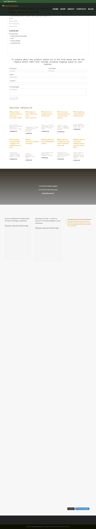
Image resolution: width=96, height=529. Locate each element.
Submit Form (13, 98)
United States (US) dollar (19, 36)
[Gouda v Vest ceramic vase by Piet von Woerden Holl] (82, 474)
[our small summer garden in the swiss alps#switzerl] (68, 461)
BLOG (91, 9)
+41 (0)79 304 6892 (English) (48, 186)
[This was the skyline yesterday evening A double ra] (88, 290)
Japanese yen (15, 43)
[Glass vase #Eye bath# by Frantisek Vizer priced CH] (82, 254)
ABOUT (71, 9)
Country (12, 81)
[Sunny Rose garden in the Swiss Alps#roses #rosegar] (88, 378)
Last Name (52, 68)
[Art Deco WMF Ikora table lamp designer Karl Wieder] (88, 475)
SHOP (63, 9)
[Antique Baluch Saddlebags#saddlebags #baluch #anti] (68, 243)
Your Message (14, 87)
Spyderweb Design (37, 526)
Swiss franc (14, 34)
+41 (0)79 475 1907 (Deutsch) (48, 190)
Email (11, 75)
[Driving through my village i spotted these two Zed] (68, 398)
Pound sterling (15, 41)
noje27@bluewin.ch (48, 193)
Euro (12, 38)
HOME (55, 9)
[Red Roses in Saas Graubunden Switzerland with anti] (82, 386)
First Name (13, 68)
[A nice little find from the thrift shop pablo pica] (75, 475)
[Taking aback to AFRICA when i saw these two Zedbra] (75, 395)
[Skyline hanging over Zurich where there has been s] (75, 244)
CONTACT (81, 9)
